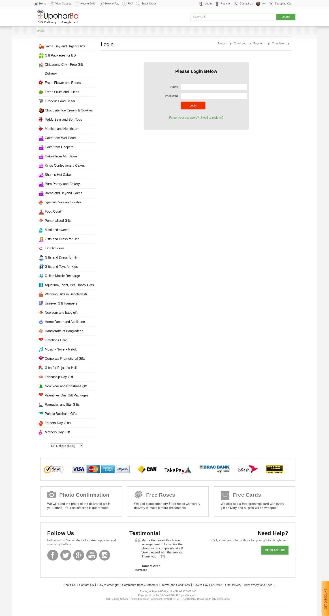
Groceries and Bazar (60, 101)
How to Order (88, 3)
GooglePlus (78, 555)
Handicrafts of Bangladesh (64, 331)
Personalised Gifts (58, 220)
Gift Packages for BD (60, 55)
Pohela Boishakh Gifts (61, 414)
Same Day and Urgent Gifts (65, 46)
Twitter (65, 555)
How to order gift (108, 585)
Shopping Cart (283, 3)
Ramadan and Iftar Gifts (62, 404)
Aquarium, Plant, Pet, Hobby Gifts (69, 285)
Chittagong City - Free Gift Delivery (64, 69)
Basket (222, 43)
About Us (70, 585)
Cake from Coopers (59, 147)
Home (43, 3)
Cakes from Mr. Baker (61, 156)
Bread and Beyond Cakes (63, 193)
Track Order (149, 3)
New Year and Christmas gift (66, 386)
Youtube (91, 555)
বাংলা (264, 3)
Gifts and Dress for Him (62, 257)
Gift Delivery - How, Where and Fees (248, 585)
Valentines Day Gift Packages (66, 395)
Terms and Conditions (176, 585)
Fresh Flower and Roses (63, 83)
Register (225, 3)
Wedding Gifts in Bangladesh (66, 294)
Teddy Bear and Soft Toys (63, 119)
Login (208, 3)
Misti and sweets (57, 230)
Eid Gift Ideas (54, 248)
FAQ (130, 3)
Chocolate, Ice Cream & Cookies (69, 110)
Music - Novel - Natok (61, 349)
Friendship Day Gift (59, 377)
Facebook (52, 555)
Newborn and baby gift (61, 312)
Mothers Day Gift (57, 432)
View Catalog (63, 3)
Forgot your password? (184, 117)
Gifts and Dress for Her (62, 239)
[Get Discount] (325, 598)
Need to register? (212, 117)
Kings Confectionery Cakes (65, 165)
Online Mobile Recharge (62, 276)
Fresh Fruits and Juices (62, 92)
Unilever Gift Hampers (61, 303)
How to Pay (112, 3)
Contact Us (246, 3)
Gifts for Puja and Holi (61, 368)
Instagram (104, 555)
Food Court (53, 211)
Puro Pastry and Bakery (62, 184)
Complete (278, 43)
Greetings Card (56, 340)
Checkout (240, 43)
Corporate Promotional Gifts (65, 358)
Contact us (275, 550)
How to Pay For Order (207, 585)
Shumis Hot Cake (58, 174)
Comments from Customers (140, 585)
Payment (258, 43)
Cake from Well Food (60, 138)
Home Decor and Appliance (65, 322)
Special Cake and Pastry (63, 202)
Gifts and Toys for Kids (61, 266)
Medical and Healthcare (62, 129)
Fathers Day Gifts (58, 423)
